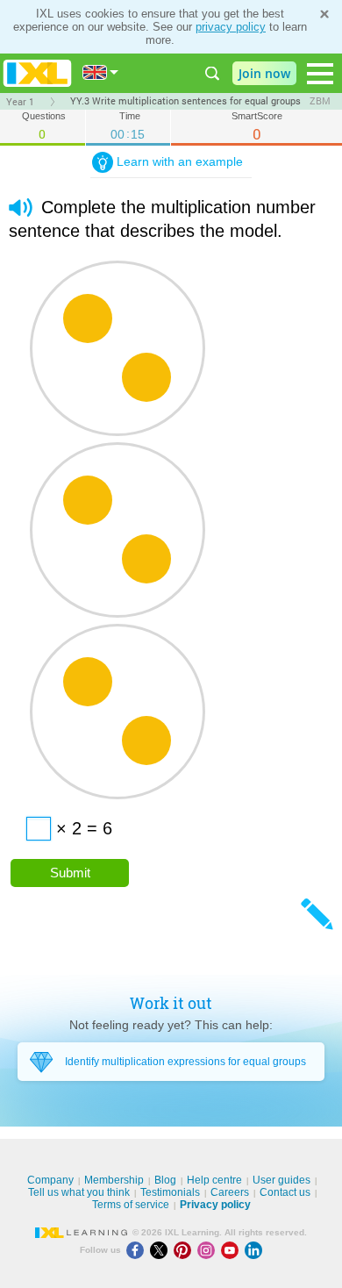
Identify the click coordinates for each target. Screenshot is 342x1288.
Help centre (214, 1180)
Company (50, 1180)
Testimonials (170, 1192)
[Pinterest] (185, 1250)
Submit (70, 872)
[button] (20, 207)
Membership (114, 1180)
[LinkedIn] (255, 1250)
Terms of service (130, 1205)
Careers (229, 1192)
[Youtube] (233, 1250)
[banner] (37, 73)
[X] (162, 1250)
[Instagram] (209, 1250)
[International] (100, 72)
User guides (281, 1180)
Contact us (285, 1192)
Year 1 (20, 102)
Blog (165, 1180)
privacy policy (231, 26)
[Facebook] (138, 1250)
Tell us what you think (79, 1192)
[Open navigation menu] (320, 73)
